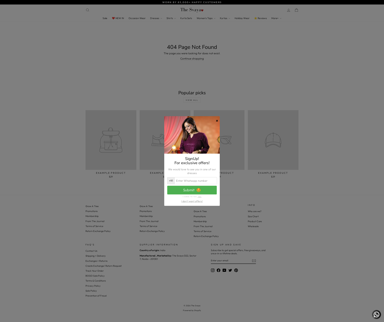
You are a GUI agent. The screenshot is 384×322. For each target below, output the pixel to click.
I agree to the (192, 196)
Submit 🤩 (192, 190)
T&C (200, 196)
